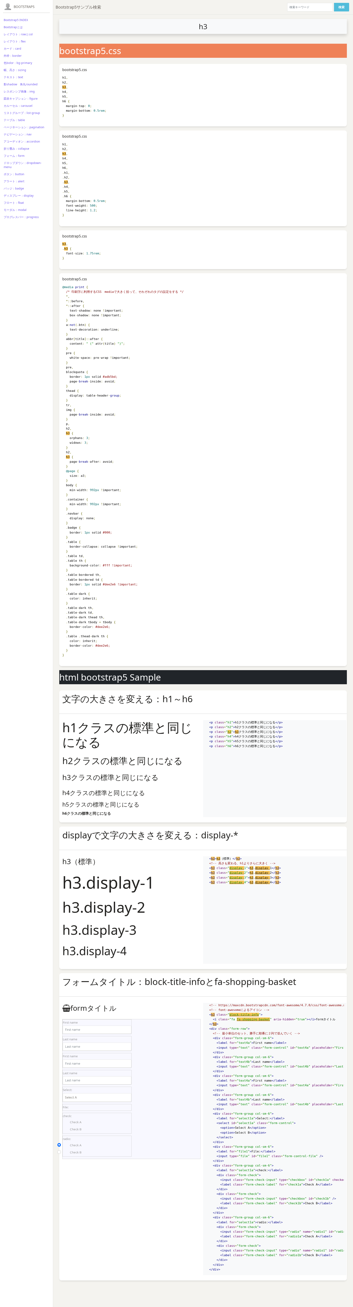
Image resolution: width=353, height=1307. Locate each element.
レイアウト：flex (15, 41)
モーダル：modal (15, 210)
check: (67, 1116)
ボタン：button (14, 174)
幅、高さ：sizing (15, 70)
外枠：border (13, 56)
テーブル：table (14, 120)
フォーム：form (14, 156)
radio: (67, 1139)
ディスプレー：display (19, 195)
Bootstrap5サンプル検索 (78, 7)
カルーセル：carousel (18, 106)
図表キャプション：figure (21, 98)
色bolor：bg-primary (18, 63)
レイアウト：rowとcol (18, 34)
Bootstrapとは (13, 27)
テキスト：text (13, 77)
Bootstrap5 (24, 6)
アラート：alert (14, 181)
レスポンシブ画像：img (19, 91)
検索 (341, 7)
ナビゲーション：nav (17, 134)
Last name (70, 1039)
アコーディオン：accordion (22, 141)
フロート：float (14, 203)
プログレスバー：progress (21, 217)
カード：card (12, 48)
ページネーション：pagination (24, 127)
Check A (76, 1122)
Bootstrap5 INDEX (16, 20)
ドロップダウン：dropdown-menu (23, 165)
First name (70, 1022)
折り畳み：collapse (16, 148)
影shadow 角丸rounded (21, 84)
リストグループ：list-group (22, 113)
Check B (76, 1129)
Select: (67, 1090)
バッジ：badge (14, 188)
